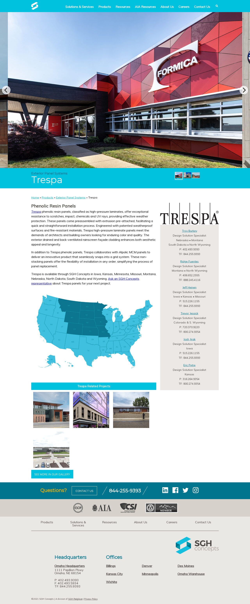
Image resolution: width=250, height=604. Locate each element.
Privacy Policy (91, 599)
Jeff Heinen (189, 287)
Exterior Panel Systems (71, 197)
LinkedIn (165, 490)
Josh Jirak (189, 339)
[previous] (6, 90)
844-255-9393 (125, 490)
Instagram (196, 490)
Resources (123, 7)
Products (104, 7)
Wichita (111, 582)
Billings (111, 566)
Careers (184, 7)
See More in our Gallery (52, 474)
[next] (243, 90)
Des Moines (186, 566)
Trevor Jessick (189, 313)
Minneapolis (150, 574)
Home (35, 197)
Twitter (185, 490)
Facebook (175, 490)
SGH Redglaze (75, 599)
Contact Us (202, 7)
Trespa (36, 211)
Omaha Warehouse (191, 574)
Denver (147, 566)
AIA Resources (145, 7)
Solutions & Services (78, 523)
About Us (167, 7)
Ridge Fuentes (189, 261)
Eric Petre (189, 365)
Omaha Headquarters (69, 566)
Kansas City (114, 574)
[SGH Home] (34, 9)
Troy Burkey (189, 231)
